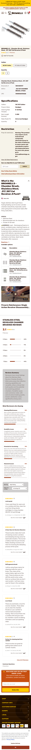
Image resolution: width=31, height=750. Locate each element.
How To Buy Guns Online (9, 171)
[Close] (29, 731)
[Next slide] (28, 29)
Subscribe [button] (15, 690)
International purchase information (12, 174)
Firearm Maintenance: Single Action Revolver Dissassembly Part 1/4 (14, 306)
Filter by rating (6, 488)
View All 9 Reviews (22, 660)
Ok (15, 747)
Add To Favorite (8, 55)
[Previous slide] (3, 29)
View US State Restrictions (9, 159)
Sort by (6, 484)
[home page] (15, 13)
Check (25, 166)
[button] (2, 13)
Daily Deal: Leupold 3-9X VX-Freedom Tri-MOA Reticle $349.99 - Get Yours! (15, 8)
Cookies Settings (15, 743)
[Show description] (5, 242)
